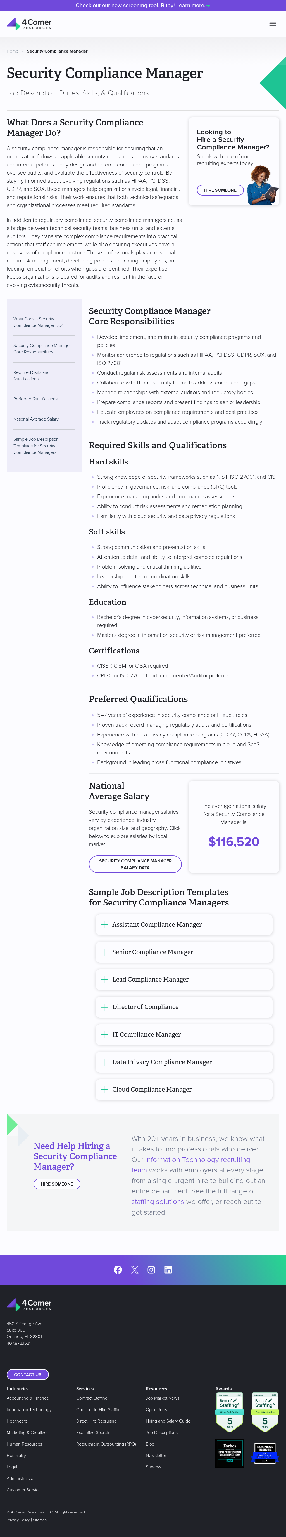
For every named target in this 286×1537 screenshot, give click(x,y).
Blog (150, 1444)
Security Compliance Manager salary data (135, 864)
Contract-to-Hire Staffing (99, 1409)
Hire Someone (220, 190)
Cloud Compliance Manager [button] (152, 1089)
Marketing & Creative (27, 1432)
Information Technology (29, 1409)
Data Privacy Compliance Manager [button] (162, 1062)
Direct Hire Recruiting (96, 1421)
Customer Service (24, 1490)
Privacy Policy (18, 1520)
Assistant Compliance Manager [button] (157, 924)
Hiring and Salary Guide (168, 1421)
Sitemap (40, 1520)
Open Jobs (156, 1409)
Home (12, 51)
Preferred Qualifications (35, 399)
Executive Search (92, 1432)
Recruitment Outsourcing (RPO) (106, 1444)
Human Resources (24, 1444)
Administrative (20, 1478)
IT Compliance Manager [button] (146, 1034)
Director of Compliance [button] (145, 1007)
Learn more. (191, 5)
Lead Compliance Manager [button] (150, 979)
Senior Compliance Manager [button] (152, 952)
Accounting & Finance (28, 1398)
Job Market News (162, 1398)
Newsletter (156, 1455)
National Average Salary (36, 419)
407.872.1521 (19, 1343)
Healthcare (17, 1421)
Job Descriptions (162, 1432)
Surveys (153, 1467)
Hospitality (16, 1455)
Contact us (28, 1375)
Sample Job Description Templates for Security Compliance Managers (36, 446)
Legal (12, 1467)
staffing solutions (158, 1202)
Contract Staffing (92, 1398)
